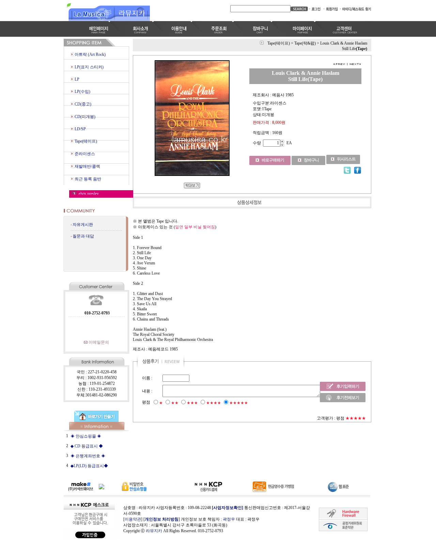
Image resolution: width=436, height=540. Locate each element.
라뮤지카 (154, 530)
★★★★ (213, 402)
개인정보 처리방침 (161, 519)
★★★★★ (238, 402)
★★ (174, 402)
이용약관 (133, 519)
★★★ (192, 402)
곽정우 (229, 519)
